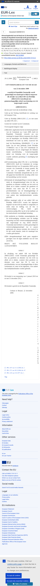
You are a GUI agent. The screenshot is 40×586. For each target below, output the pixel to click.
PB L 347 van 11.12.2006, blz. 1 (16, 368)
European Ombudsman (8, 533)
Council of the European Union (10, 513)
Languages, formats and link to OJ (15, 64)
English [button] (36, 8)
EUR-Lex (8, 12)
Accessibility (5, 419)
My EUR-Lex (27, 8)
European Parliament (8, 509)
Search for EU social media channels (12, 487)
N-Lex (3, 453)
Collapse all (35, 61)
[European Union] (6, 462)
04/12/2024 (20, 55)
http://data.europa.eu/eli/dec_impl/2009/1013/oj (20, 58)
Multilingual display (10, 68)
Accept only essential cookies (18, 581)
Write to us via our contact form (11, 478)
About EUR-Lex (6, 429)
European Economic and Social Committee (14, 526)
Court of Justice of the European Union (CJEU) (15, 517)
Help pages (5, 403)
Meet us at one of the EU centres (11, 480)
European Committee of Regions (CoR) (13, 528)
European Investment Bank (10, 531)
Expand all (27, 61)
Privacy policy (6, 497)
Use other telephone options (10, 475)
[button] (20, 584)
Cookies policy (6, 417)
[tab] (20, 64)
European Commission (8, 515)
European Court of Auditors (10, 522)
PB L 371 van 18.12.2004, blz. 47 (16, 370)
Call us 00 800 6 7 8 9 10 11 (10, 473)
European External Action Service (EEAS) (13, 524)
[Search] (37, 22)
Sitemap (4, 407)
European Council (7, 511)
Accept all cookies (13, 575)
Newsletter (5, 431)
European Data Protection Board (11, 537)
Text (5, 73)
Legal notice (5, 415)
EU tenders (5, 443)
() (27, 119)
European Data (6, 441)
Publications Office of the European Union (14, 541)
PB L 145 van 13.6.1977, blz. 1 (15, 373)
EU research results (7, 445)
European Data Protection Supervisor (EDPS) (15, 535)
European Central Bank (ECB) (10, 520)
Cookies (4, 501)
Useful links (5, 433)
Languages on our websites (10, 495)
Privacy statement (7, 421)
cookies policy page (14, 564)
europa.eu (15, 465)
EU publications (6, 449)
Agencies (4, 544)
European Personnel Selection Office (12, 539)
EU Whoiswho (6, 447)
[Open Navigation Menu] (3, 22)
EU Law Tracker (6, 455)
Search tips (13, 26)
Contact (4, 405)
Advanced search (33, 28)
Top (6, 377)
